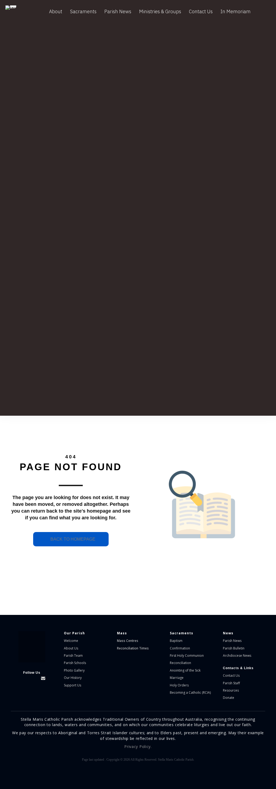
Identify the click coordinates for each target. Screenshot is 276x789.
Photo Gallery (74, 670)
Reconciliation (180, 663)
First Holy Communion (187, 655)
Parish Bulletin (233, 648)
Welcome (71, 640)
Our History (73, 677)
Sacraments (83, 11)
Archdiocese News (237, 655)
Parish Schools (75, 663)
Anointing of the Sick (185, 670)
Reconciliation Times (133, 648)
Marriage (177, 677)
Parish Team (73, 655)
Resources (231, 690)
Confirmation (180, 648)
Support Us (72, 685)
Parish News (117, 11)
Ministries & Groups (160, 11)
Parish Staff (231, 683)
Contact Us (201, 11)
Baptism (176, 640)
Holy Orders (179, 685)
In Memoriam (235, 11)
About (55, 11)
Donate (228, 697)
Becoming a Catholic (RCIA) (190, 692)
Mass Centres (127, 640)
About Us (71, 648)
